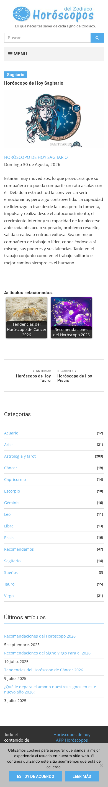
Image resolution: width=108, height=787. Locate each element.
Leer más (82, 776)
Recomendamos (19, 549)
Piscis (9, 537)
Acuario (11, 433)
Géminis (11, 502)
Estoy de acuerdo (35, 776)
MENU (19, 53)
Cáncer (10, 467)
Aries (9, 444)
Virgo (9, 595)
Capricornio (15, 479)
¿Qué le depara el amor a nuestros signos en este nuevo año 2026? (50, 689)
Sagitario (15, 74)
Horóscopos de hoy (72, 734)
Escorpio (12, 491)
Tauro (9, 584)
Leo (7, 514)
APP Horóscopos (72, 740)
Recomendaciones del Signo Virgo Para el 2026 (47, 653)
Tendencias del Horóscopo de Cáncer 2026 (43, 669)
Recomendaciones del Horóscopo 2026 (40, 636)
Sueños (11, 572)
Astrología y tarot (20, 456)
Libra (9, 526)
